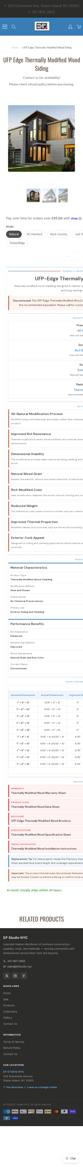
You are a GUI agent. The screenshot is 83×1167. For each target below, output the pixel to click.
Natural (14, 234)
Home (15, 47)
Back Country (58, 234)
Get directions (14, 1087)
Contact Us (10, 1023)
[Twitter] (6, 975)
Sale (5, 999)
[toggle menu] (4, 27)
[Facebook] (23, 975)
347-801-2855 (43, 12)
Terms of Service (13, 1041)
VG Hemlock (34, 234)
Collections (10, 1011)
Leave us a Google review (42, 1087)
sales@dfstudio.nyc (19, 966)
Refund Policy (11, 1047)
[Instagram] (15, 975)
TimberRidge (17, 243)
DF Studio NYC (20, 1104)
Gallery (7, 1017)
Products (9, 1005)
